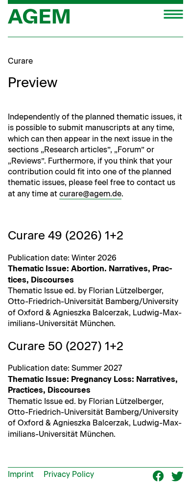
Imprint (21, 474)
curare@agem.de (90, 193)
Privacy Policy (69, 474)
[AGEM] (39, 19)
